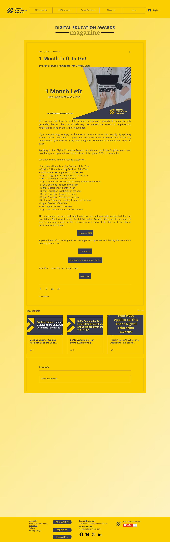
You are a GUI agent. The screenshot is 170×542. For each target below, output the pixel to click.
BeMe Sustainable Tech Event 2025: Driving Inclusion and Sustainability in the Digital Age (84, 341)
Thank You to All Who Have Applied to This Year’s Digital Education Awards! (124, 341)
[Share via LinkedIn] (52, 289)
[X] (93, 534)
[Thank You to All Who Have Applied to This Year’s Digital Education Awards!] (125, 325)
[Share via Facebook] (40, 289)
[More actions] (129, 51)
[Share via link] (58, 289)
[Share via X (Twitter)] (46, 289)
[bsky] (87, 534)
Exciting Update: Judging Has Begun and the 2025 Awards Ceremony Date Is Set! (43, 341)
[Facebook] (81, 534)
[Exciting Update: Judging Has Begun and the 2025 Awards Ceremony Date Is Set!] (45, 325)
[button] (134, 10)
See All (140, 310)
